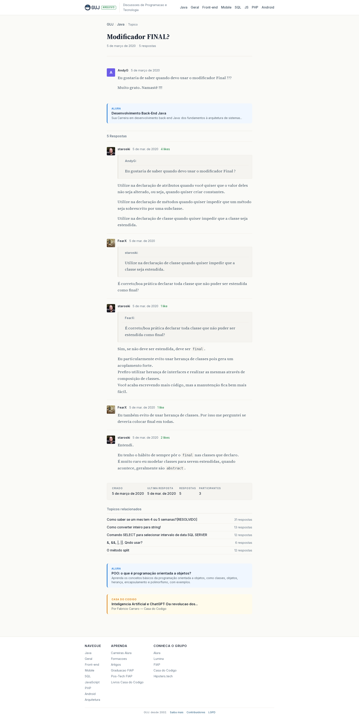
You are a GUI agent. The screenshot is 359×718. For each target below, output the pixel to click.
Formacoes (119, 659)
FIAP (157, 664)
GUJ (110, 24)
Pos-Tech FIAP (121, 676)
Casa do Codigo (165, 670)
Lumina (159, 659)
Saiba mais (176, 712)
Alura (157, 653)
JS (246, 7)
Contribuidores (196, 712)
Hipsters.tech (163, 676)
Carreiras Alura (121, 653)
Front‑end (210, 7)
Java (183, 7)
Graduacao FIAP (122, 670)
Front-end (92, 664)
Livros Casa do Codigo (127, 682)
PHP (255, 7)
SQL (238, 7)
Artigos (116, 664)
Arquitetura (92, 700)
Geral (195, 7)
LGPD (211, 712)
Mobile (226, 7)
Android (268, 7)
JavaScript (92, 682)
